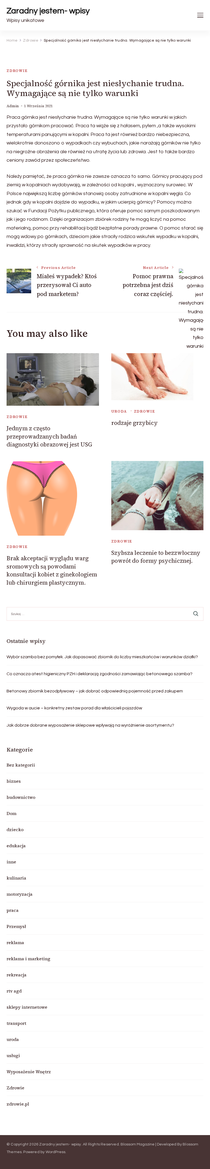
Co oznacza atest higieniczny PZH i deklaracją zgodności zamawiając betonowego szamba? (99, 674)
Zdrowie (17, 70)
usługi (13, 1055)
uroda (119, 411)
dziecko (15, 829)
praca (13, 910)
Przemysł (16, 926)
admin (13, 106)
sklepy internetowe (27, 1007)
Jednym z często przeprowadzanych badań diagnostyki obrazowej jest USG (49, 436)
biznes (14, 781)
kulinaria (16, 878)
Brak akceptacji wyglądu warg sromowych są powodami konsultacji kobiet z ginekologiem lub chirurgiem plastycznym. (52, 570)
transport (16, 1023)
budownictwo (21, 797)
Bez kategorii (21, 765)
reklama (15, 942)
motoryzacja (20, 894)
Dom (11, 813)
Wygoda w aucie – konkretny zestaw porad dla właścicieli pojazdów (74, 708)
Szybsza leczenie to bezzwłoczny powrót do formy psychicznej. (155, 557)
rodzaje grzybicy (134, 423)
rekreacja (17, 975)
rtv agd (14, 991)
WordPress (56, 1152)
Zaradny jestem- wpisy (48, 11)
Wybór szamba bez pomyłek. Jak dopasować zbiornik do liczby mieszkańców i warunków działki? (102, 657)
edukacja (16, 846)
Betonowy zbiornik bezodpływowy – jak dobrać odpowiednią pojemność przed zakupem (95, 691)
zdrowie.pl (18, 1104)
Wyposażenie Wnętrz (29, 1072)
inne (11, 862)
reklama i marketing (28, 959)
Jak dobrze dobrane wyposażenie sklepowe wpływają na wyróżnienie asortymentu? (90, 725)
